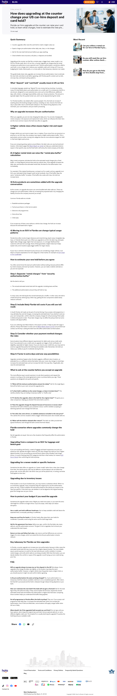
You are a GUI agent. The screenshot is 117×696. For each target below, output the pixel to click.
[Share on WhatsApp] (24, 624)
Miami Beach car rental (36, 146)
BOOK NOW (89, 2)
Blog (25, 673)
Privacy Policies (58, 670)
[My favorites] (97, 2)
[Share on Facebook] (20, 624)
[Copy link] (33, 624)
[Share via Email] (28, 624)
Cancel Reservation (30, 670)
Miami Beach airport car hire (46, 326)
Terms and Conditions (45, 670)
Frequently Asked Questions (74, 670)
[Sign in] (102, 2)
